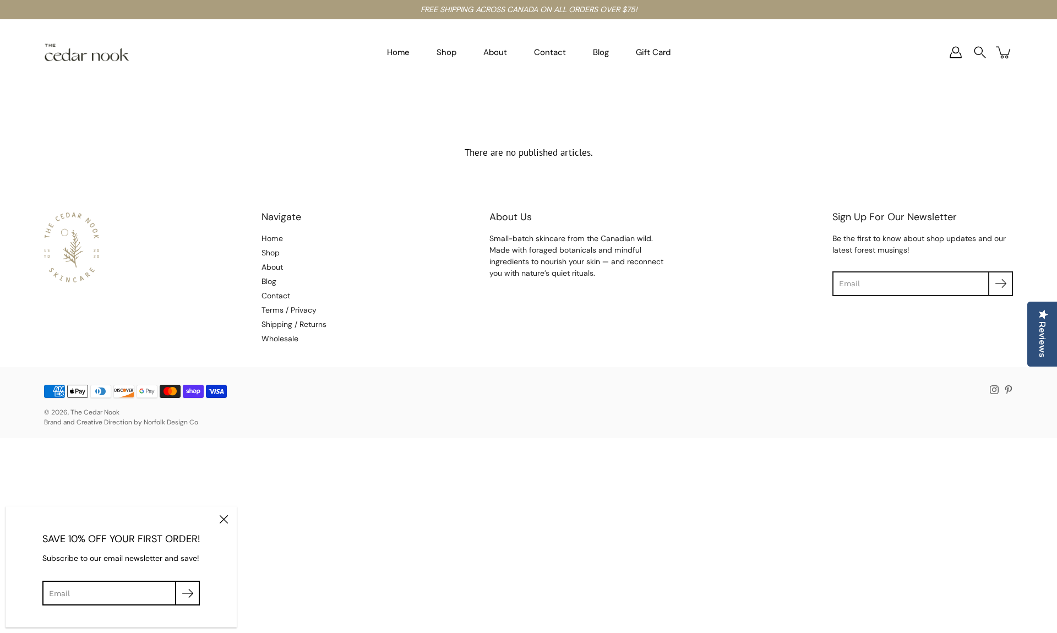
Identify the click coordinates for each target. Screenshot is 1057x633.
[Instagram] (994, 389)
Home (398, 52)
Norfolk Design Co (171, 422)
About (495, 52)
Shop (446, 52)
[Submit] (187, 593)
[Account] (956, 52)
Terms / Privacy (289, 310)
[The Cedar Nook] (86, 52)
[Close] (223, 519)
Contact (550, 52)
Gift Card (653, 52)
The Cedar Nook (94, 412)
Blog (601, 52)
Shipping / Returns (293, 324)
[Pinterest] (1008, 389)
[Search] (980, 52)
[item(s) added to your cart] (1004, 52)
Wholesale (279, 338)
